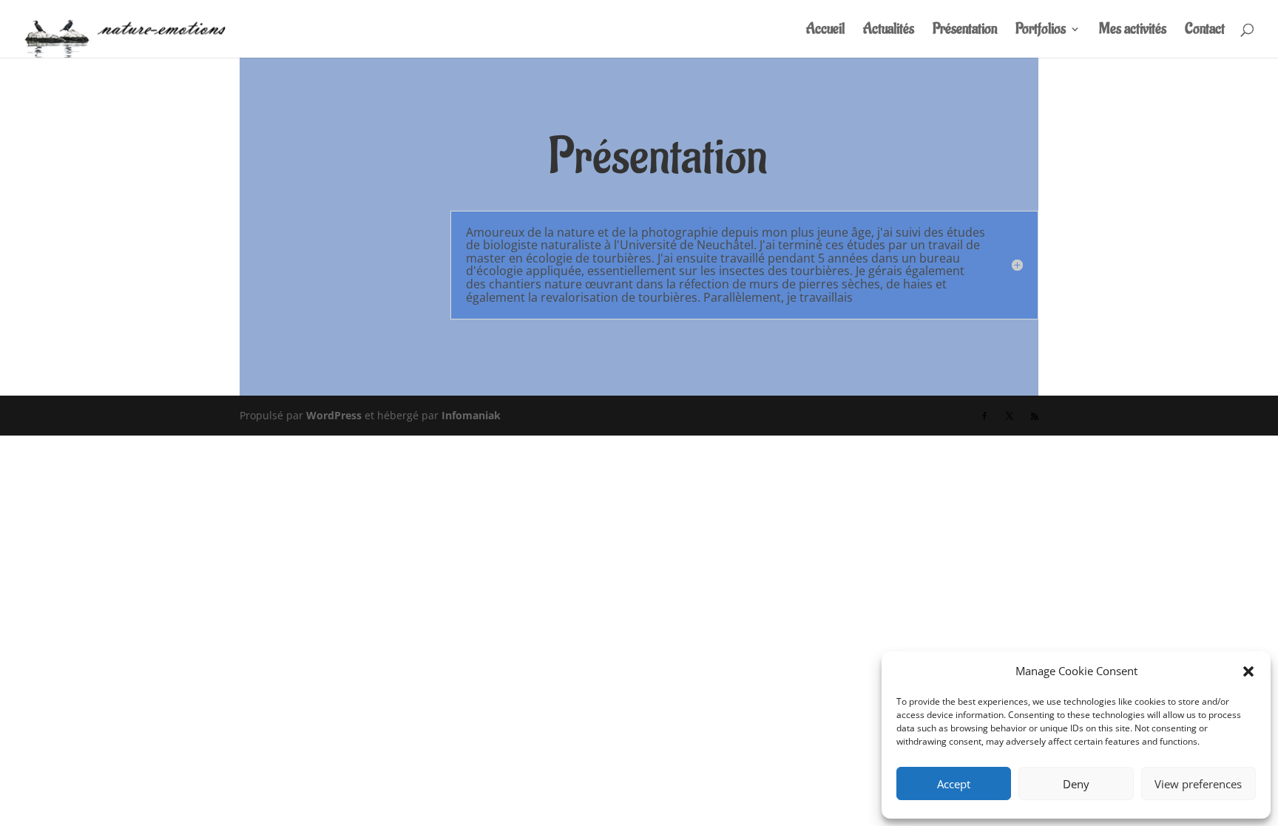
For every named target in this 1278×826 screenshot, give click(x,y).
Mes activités (1132, 31)
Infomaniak (471, 415)
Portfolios (1040, 31)
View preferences (1198, 783)
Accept (953, 783)
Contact (1205, 31)
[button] (1248, 671)
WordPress (334, 415)
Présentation (965, 31)
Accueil (825, 31)
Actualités (888, 31)
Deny (1076, 783)
